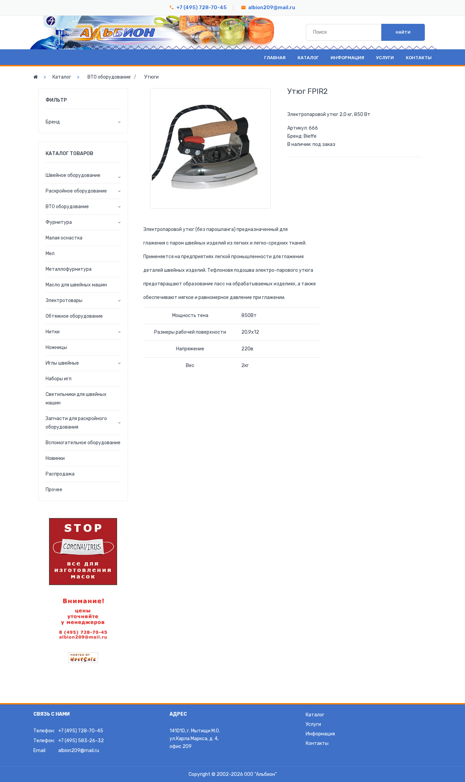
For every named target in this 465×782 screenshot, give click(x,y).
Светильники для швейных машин (76, 399)
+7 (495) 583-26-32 (81, 741)
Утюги (151, 77)
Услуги (385, 57)
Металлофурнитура (69, 269)
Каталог (308, 57)
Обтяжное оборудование (74, 316)
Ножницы (56, 347)
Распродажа (60, 474)
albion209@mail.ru (271, 7)
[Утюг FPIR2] (210, 148)
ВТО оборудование (109, 77)
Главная (275, 57)
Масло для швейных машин (76, 285)
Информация (347, 57)
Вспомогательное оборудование (83, 443)
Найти (403, 32)
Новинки (55, 458)
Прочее (54, 490)
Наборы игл (58, 379)
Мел (50, 253)
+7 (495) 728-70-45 (201, 7)
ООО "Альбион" (260, 774)
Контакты (419, 57)
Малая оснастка (64, 238)
